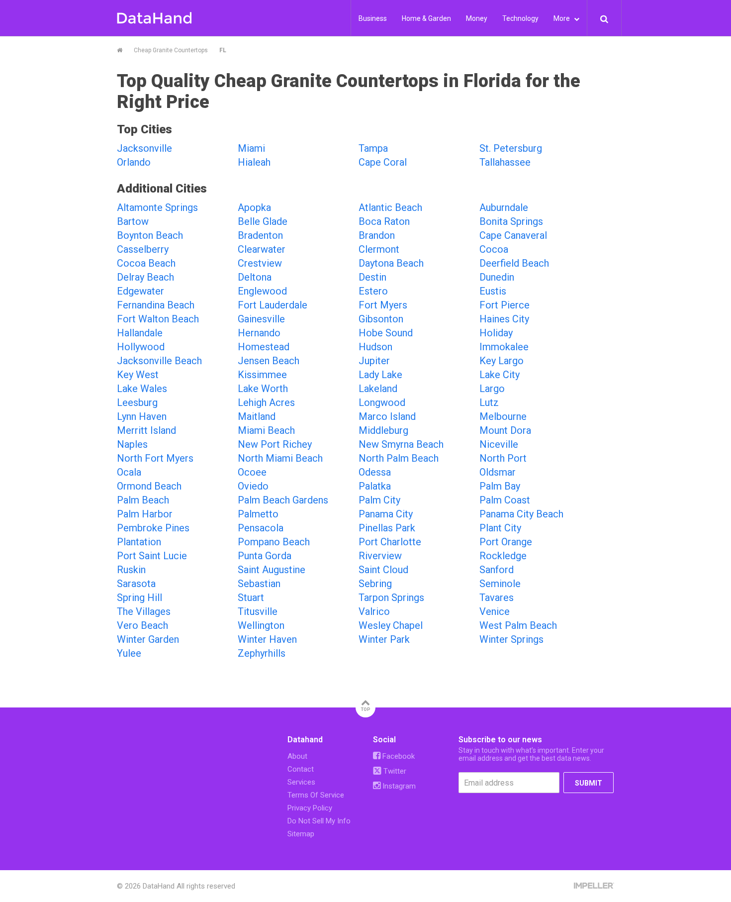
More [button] (562, 18)
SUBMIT (588, 783)
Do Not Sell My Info (319, 820)
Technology (520, 18)
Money (476, 18)
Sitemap (300, 833)
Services (301, 782)
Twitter (393, 771)
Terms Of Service (315, 795)
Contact (300, 769)
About (297, 756)
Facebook (397, 756)
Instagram (398, 786)
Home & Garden (426, 18)
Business (373, 18)
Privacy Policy (309, 807)
